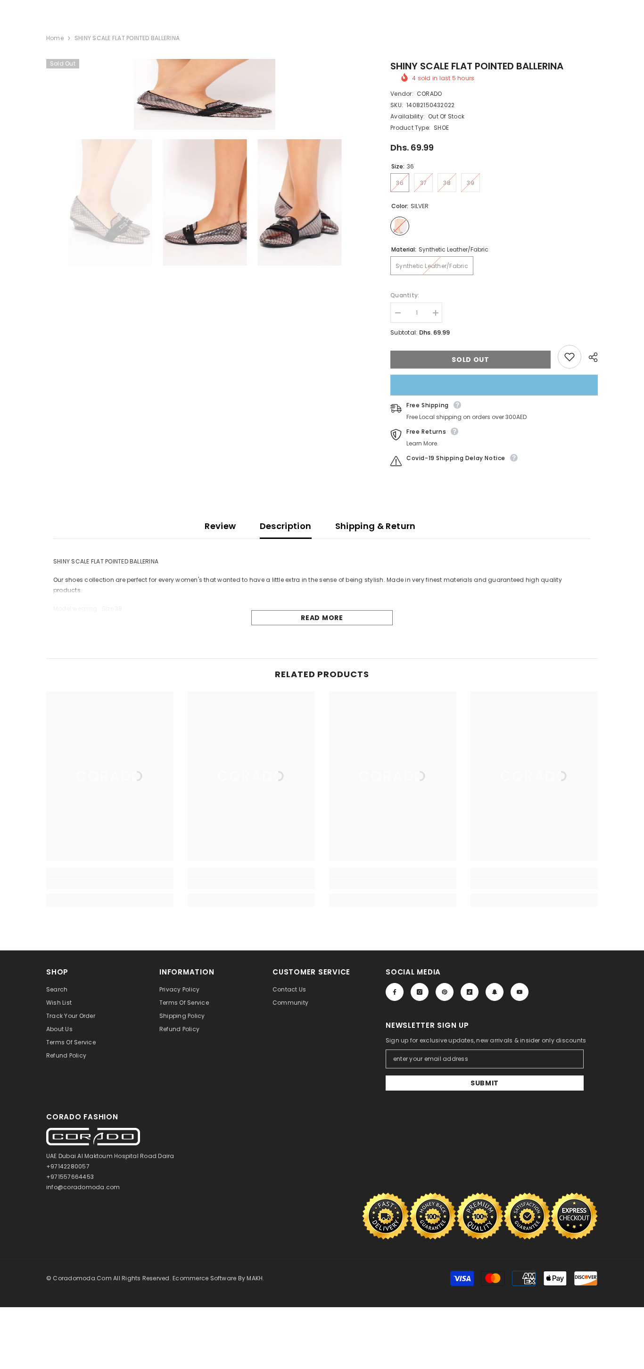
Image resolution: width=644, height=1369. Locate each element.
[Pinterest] (445, 992)
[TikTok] (470, 992)
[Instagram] (420, 992)
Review (220, 526)
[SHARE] (589, 357)
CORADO (429, 94)
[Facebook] (395, 992)
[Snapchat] (495, 992)
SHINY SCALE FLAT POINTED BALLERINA (476, 66)
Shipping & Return (375, 526)
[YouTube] (519, 992)
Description (286, 526)
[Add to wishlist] (569, 357)
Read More (322, 617)
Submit (485, 1083)
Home (55, 38)
